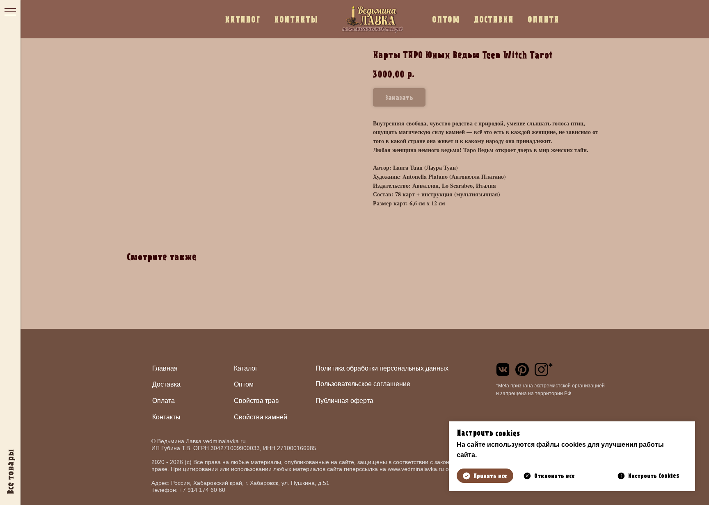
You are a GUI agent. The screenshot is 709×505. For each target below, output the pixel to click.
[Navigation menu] (10, 12)
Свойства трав (256, 400)
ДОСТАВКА (494, 19)
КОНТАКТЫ (296, 19)
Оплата (163, 400)
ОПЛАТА (543, 19)
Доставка (166, 384)
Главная (165, 368)
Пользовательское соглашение (363, 383)
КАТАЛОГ (242, 19)
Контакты (166, 417)
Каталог (246, 368)
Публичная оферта (344, 400)
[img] (503, 369)
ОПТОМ (446, 19)
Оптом (244, 384)
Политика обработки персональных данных (382, 368)
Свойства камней (260, 417)
